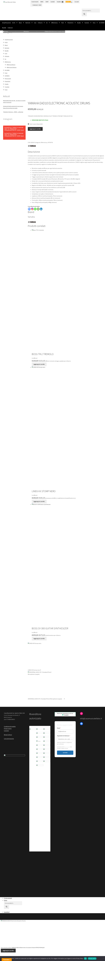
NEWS (42, 1)
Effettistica (54, 23)
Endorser (10, 28)
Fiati (62, 23)
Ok (85, 958)
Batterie (28, 23)
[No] (103, 958)
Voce (94, 23)
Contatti (53, 1)
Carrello (6, 912)
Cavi (35, 23)
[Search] (84, 14)
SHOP (47, 1)
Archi (13, 23)
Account (77, 1)
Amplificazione (6, 23)
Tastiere (86, 23)
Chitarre (40, 23)
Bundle (4, 28)
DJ (47, 23)
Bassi (20, 23)
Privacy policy (92, 958)
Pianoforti (70, 23)
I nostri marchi (34, 1)
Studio (79, 23)
